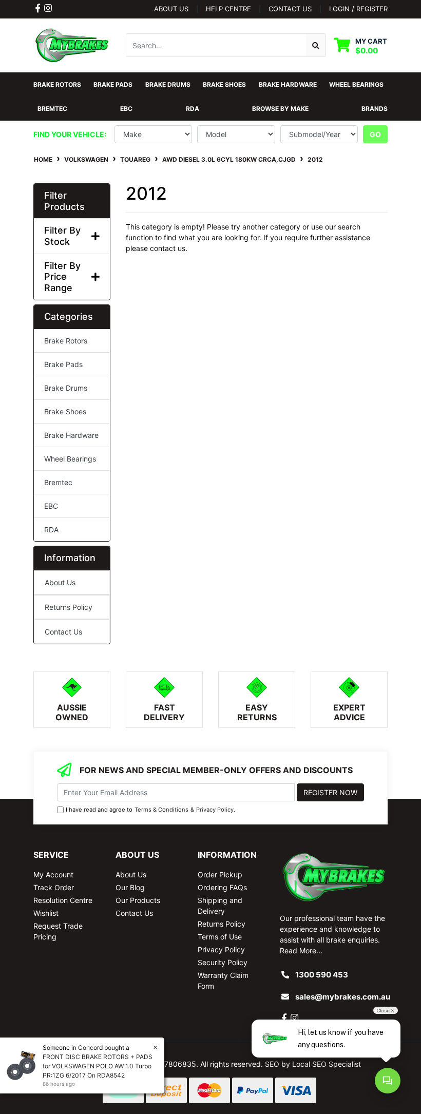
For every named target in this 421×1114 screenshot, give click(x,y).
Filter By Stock (62, 236)
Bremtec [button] (52, 108)
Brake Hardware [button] (288, 84)
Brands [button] (374, 108)
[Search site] (316, 45)
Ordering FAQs (222, 887)
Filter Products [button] (64, 201)
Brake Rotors (65, 340)
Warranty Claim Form (223, 980)
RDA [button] (192, 108)
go (375, 134)
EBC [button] (126, 108)
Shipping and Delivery (220, 905)
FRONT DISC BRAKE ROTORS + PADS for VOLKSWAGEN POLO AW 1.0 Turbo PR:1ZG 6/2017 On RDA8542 (97, 1066)
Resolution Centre (62, 900)
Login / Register (358, 9)
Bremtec (58, 482)
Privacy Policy (215, 809)
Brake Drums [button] (167, 84)
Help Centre (228, 9)
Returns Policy (68, 607)
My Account (53, 874)
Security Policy (222, 962)
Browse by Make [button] (280, 108)
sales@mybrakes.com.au (342, 997)
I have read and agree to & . (150, 809)
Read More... (301, 950)
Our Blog (130, 887)
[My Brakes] (71, 44)
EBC (51, 506)
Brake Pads (63, 364)
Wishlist (46, 913)
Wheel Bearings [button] (356, 84)
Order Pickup (220, 874)
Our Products (138, 900)
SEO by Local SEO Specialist (313, 1064)
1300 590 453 (321, 974)
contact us (290, 9)
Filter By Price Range (62, 276)
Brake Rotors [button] (57, 84)
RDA (51, 529)
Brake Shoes (65, 411)
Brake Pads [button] (112, 84)
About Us (171, 9)
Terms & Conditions (161, 809)
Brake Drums (65, 387)
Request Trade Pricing (58, 931)
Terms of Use (220, 936)
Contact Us (63, 631)
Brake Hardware (71, 435)
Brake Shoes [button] (224, 84)
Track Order (53, 887)
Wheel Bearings (70, 458)
